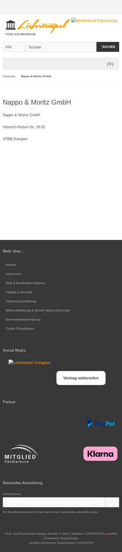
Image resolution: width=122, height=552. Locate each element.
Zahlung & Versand (19, 292)
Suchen (108, 47)
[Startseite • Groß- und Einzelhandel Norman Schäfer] (37, 27)
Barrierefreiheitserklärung (23, 319)
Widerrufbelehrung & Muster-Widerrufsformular (38, 310)
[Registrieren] (115, 7)
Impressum (13, 274)
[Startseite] (101, 7)
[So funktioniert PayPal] (100, 423)
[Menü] (6, 64)
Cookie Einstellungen (20, 328)
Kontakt (11, 264)
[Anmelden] (108, 7)
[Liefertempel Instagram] (27, 363)
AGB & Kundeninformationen (25, 283)
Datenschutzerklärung (21, 301)
